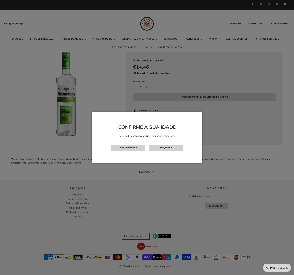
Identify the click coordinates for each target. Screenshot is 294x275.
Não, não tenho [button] (128, 147)
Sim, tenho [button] (166, 147)
